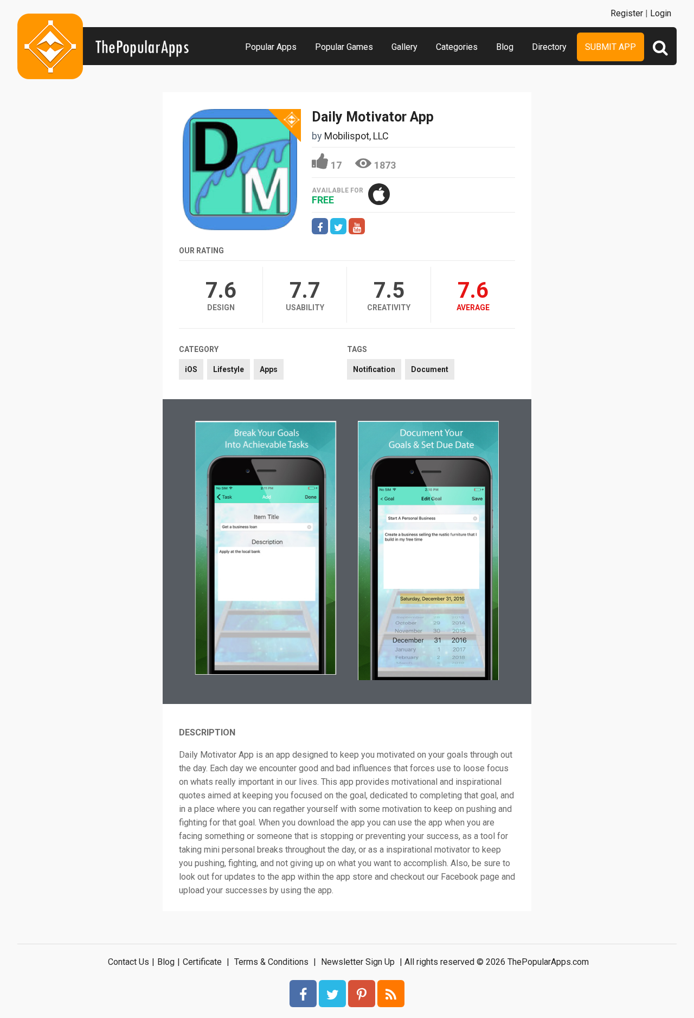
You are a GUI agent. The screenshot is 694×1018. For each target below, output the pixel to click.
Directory (549, 47)
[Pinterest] (361, 993)
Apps (269, 369)
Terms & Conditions (271, 962)
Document (429, 369)
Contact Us (128, 962)
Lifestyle (228, 369)
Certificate (202, 962)
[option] (265, 549)
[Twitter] (332, 993)
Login (660, 13)
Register (627, 13)
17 (336, 165)
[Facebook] (303, 993)
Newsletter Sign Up (358, 962)
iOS (191, 369)
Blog (504, 47)
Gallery (404, 47)
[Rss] (390, 993)
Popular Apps (271, 47)
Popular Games (344, 47)
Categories (457, 47)
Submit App (610, 47)
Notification (374, 369)
